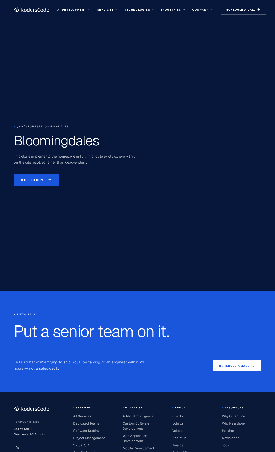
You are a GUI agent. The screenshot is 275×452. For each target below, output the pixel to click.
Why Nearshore (233, 423)
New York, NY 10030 (29, 434)
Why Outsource (233, 416)
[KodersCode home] (31, 409)
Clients (177, 416)
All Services (82, 416)
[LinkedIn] (17, 447)
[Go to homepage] (31, 10)
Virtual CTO (81, 445)
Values (177, 431)
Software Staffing (86, 431)
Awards (177, 445)
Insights (228, 431)
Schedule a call (243, 9)
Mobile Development (138, 448)
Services (105, 9)
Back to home (36, 180)
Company (200, 9)
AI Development (71, 9)
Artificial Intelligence (138, 416)
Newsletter (230, 438)
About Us (179, 438)
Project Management (89, 438)
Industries (171, 9)
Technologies (137, 9)
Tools (226, 445)
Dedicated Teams (86, 423)
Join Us (178, 423)
